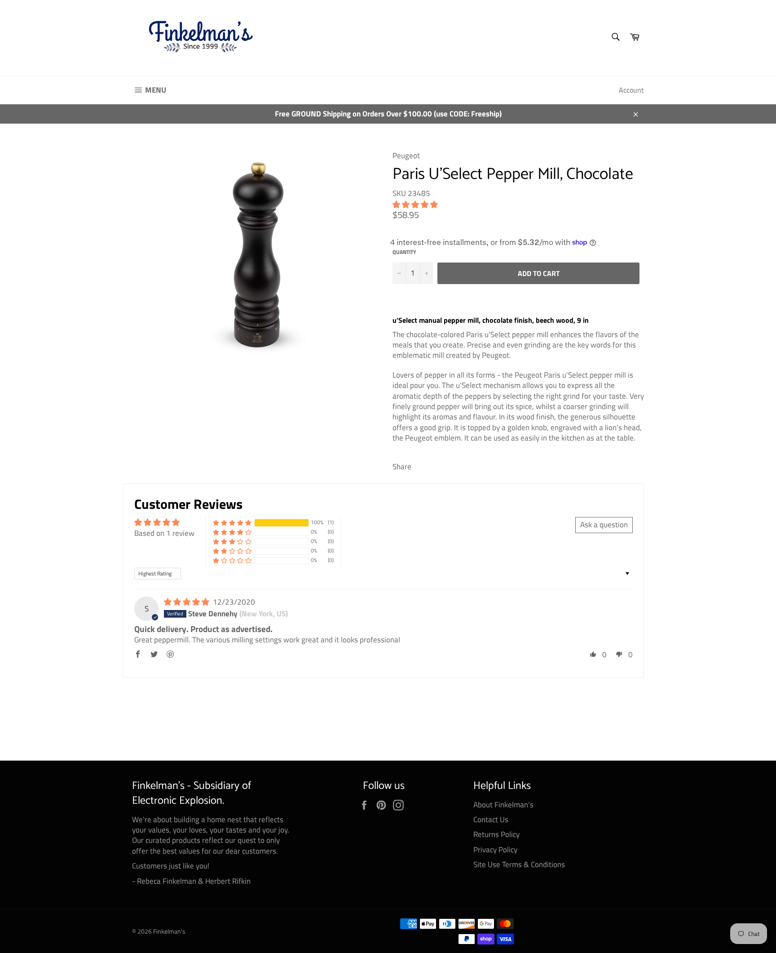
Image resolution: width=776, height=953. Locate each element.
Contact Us (490, 819)
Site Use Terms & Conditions (519, 864)
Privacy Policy (495, 849)
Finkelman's (169, 931)
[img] (187, 602)
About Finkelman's (503, 804)
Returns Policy (496, 834)
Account (631, 90)
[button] (415, 204)
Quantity (404, 252)
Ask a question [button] (604, 524)
